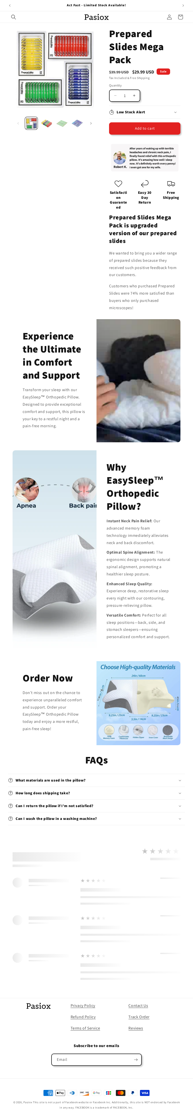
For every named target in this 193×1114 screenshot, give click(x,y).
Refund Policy (83, 1016)
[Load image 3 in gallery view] (62, 123)
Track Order (139, 1016)
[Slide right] (90, 123)
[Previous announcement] (9, 5)
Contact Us (138, 1005)
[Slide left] (18, 123)
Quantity (115, 85)
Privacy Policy (83, 1005)
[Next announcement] (183, 5)
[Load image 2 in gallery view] (46, 123)
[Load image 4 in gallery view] (77, 123)
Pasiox (27, 1102)
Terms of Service (85, 1028)
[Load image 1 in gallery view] (31, 123)
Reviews (135, 1028)
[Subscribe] (135, 1060)
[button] (13, 17)
